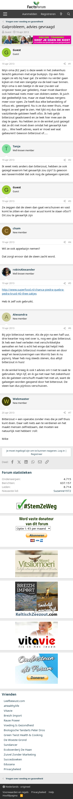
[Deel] (64, 64)
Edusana (9, 764)
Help (51, 792)
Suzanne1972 (62, 491)
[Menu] (5, 14)
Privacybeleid (12, 769)
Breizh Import (13, 715)
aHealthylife (11, 706)
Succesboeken (13, 759)
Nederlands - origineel (17, 786)
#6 (69, 328)
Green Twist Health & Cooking (23, 735)
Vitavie (8, 710)
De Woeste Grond (15, 740)
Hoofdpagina (10, 795)
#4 (69, 242)
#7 (69, 412)
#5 (69, 283)
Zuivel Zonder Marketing (20, 754)
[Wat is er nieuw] (61, 13)
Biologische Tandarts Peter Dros (24, 730)
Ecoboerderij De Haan (18, 749)
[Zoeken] (68, 13)
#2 (69, 160)
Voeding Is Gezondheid (19, 725)
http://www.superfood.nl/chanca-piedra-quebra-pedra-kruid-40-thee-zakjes (33, 291)
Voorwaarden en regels (15, 792)
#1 (69, 63)
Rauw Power (12, 720)
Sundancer (10, 745)
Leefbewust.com (14, 701)
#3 (69, 201)
